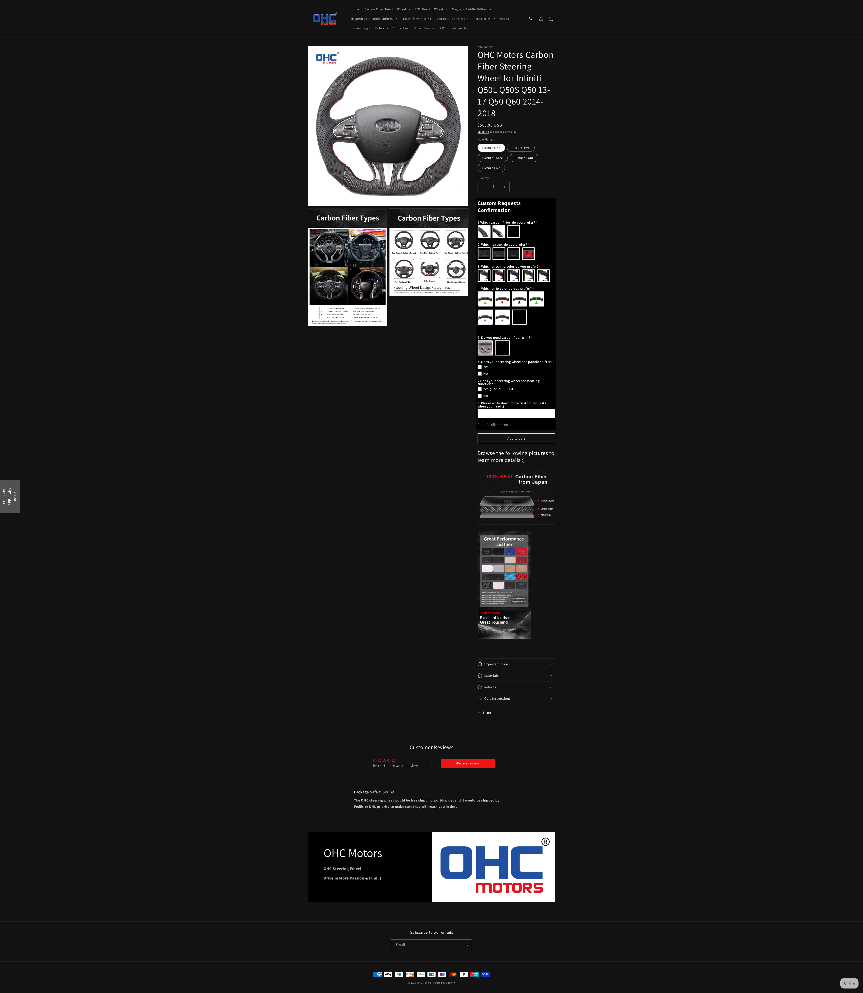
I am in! (463, 507)
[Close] (490, 460)
